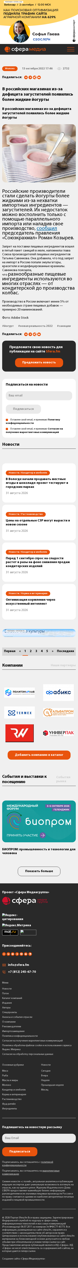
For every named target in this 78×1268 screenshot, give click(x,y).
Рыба (5, 1075)
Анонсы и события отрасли (17, 1017)
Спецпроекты (9, 1012)
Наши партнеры (63, 665)
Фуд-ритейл (9, 1104)
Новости (7, 988)
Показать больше (39, 871)
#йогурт (8, 326)
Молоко (6, 1085)
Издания (7, 1003)
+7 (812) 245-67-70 (22, 972)
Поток (5, 993)
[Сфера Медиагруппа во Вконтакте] (8, 955)
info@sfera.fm (18, 965)
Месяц (44, 1089)
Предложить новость (39, 362)
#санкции (64, 326)
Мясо (5, 1071)
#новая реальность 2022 (35, 326)
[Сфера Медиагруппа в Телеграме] (17, 955)
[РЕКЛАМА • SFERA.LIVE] (39, 42)
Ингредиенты (9, 1108)
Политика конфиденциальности (20, 1036)
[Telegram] (30, 77)
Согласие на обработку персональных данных (27, 1054)
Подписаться (23, 409)
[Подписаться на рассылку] (39, 78)
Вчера (44, 1075)
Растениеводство (12, 1099)
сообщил (47, 228)
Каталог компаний (12, 998)
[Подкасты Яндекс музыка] (30, 955)
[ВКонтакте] (26, 77)
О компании (9, 1022)
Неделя (45, 1080)
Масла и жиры (10, 1080)
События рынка (63, 779)
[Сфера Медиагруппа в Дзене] (4, 955)
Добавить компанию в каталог (39, 755)
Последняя (65, 651)
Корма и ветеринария (14, 1094)
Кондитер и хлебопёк (14, 1089)
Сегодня (45, 1071)
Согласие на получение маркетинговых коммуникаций (32, 1040)
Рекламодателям (11, 1026)
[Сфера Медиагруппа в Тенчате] (21, 955)
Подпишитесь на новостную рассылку (32, 1127)
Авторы (6, 1007)
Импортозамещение (13, 1031)
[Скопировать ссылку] (34, 78)
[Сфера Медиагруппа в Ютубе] (13, 955)
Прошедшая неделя (52, 1085)
